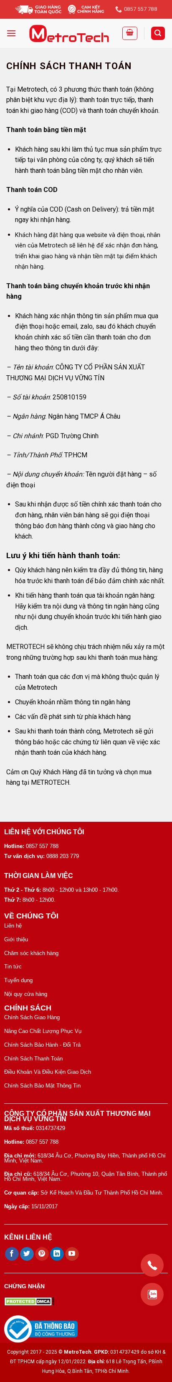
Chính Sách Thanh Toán (33, 1058)
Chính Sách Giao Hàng (32, 1017)
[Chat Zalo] (152, 1294)
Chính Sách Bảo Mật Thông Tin (42, 1086)
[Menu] (11, 33)
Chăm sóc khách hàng (31, 953)
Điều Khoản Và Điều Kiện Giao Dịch (47, 1072)
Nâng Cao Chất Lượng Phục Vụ (42, 1031)
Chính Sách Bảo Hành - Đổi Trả (42, 1045)
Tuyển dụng (18, 980)
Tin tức (13, 966)
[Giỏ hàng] (129, 33)
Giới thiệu (16, 939)
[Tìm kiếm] (158, 33)
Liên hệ (13, 926)
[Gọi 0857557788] (152, 1265)
